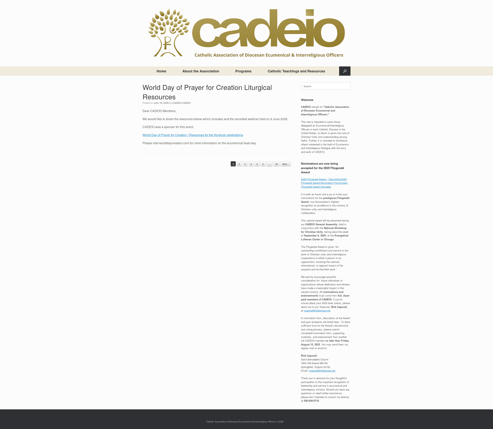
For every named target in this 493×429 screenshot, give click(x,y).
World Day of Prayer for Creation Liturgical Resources (207, 91)
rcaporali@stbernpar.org (317, 310)
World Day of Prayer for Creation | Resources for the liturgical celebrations (193, 135)
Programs (243, 71)
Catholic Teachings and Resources (296, 71)
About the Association (200, 71)
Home (161, 71)
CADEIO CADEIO (181, 102)
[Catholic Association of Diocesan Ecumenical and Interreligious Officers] (246, 33)
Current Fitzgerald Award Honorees (324, 185)
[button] (344, 71)
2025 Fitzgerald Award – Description (321, 179)
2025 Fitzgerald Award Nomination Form (324, 181)
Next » (286, 164)
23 (276, 164)
